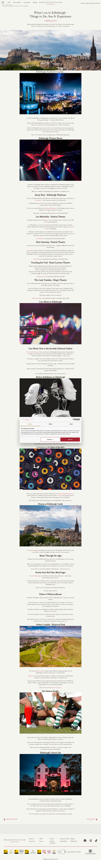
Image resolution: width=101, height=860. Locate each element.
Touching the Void (41, 276)
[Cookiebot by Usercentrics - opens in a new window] (74, 420)
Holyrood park (40, 671)
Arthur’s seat (31, 676)
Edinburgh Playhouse (50, 208)
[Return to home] (50, 3)
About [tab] (71, 424)
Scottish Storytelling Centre (65, 493)
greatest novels (47, 220)
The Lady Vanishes (37, 298)
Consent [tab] (30, 424)
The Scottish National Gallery (34, 352)
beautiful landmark (33, 550)
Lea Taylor (59, 495)
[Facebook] (85, 840)
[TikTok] (96, 840)
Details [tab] (50, 424)
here (65, 373)
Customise (49, 439)
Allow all (70, 439)
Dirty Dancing (30, 250)
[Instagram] (91, 840)
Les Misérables (40, 238)
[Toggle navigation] (3, 2)
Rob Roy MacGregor (35, 576)
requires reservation (56, 687)
